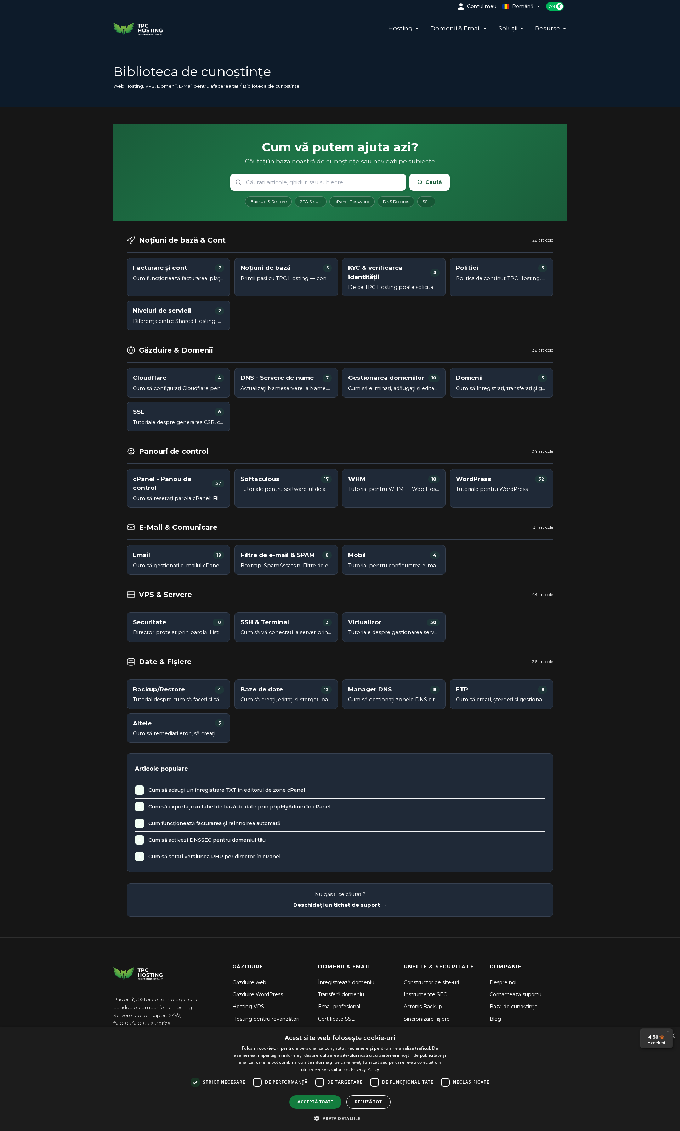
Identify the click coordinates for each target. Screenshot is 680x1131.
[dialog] (340, 1079)
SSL (426, 201)
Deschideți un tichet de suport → (340, 904)
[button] (339, 1118)
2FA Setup (310, 201)
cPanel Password (352, 201)
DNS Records (396, 201)
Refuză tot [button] (368, 1102)
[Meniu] (668, 1032)
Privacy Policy (365, 1069)
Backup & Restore (268, 201)
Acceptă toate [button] (315, 1102)
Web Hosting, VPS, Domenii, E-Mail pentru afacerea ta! (175, 86)
